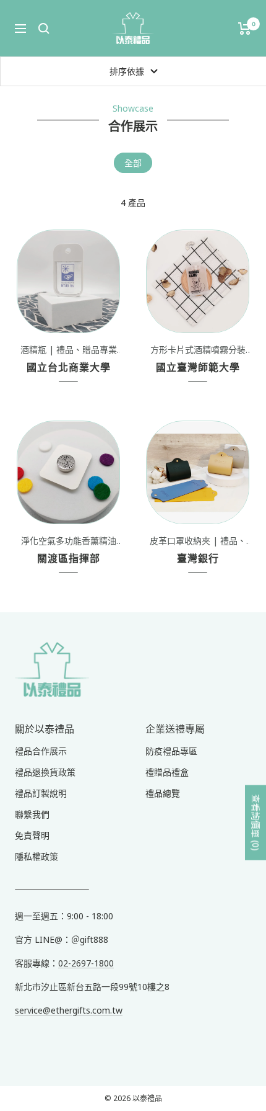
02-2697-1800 (86, 963)
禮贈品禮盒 (167, 772)
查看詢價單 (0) (256, 823)
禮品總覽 (162, 793)
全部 (133, 163)
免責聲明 (32, 835)
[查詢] (43, 28)
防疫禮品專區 (171, 751)
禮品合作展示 (41, 751)
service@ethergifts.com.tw (68, 1010)
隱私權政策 (36, 856)
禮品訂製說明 (41, 793)
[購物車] (244, 28)
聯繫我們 (32, 814)
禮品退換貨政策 (45, 772)
